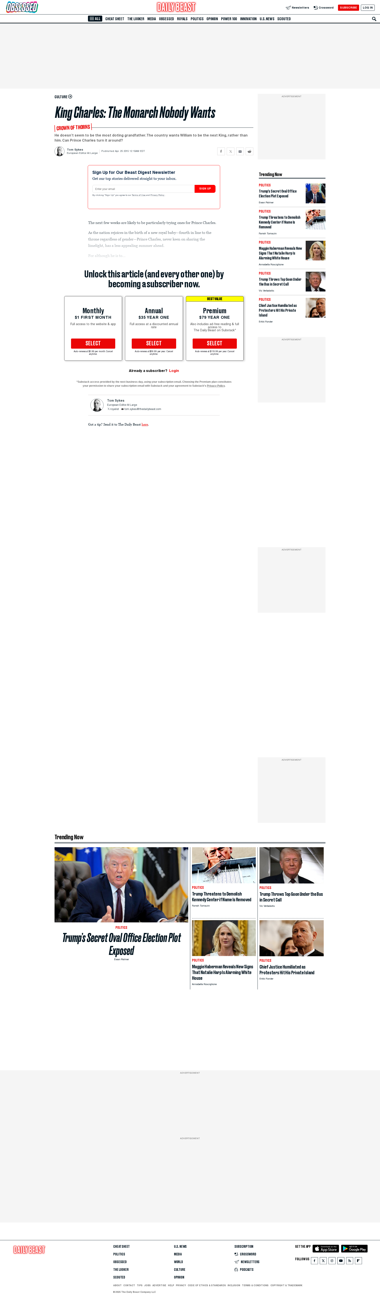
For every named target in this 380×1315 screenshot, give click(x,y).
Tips (139, 1285)
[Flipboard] (358, 1261)
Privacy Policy (157, 195)
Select (93, 343)
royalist (114, 409)
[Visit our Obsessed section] (36, 7)
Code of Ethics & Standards (207, 1285)
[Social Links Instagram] (332, 1261)
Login (174, 371)
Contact (129, 1285)
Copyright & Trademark (286, 1285)
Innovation (248, 19)
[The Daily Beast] (176, 7)
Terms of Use (139, 195)
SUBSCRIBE (348, 7)
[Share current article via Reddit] (249, 151)
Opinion (212, 19)
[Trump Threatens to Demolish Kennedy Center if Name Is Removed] (315, 228)
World (178, 1262)
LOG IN (368, 7)
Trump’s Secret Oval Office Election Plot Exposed (121, 944)
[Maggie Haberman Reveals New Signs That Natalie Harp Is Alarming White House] (315, 259)
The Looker (135, 19)
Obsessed (166, 19)
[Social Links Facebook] (314, 1261)
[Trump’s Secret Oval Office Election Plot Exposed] (315, 202)
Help (171, 1285)
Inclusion (234, 1285)
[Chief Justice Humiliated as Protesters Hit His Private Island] (315, 316)
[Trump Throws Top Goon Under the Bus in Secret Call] (315, 290)
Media (151, 19)
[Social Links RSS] (349, 1261)
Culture (179, 1269)
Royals (182, 19)
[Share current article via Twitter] (230, 151)
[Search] (374, 19)
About (117, 1285)
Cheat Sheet (114, 19)
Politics (197, 19)
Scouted (284, 19)
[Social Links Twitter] (323, 1261)
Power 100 (229, 19)
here (145, 424)
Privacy (181, 1285)
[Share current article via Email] (240, 151)
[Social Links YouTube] (340, 1261)
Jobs (147, 1285)
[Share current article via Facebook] (221, 151)
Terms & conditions (255, 1285)
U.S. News (267, 19)
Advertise (159, 1285)
